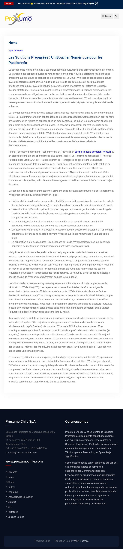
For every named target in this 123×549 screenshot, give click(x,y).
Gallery (11, 487)
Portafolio (13, 512)
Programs (13, 492)
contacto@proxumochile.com (21, 452)
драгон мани (16, 50)
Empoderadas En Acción (20, 497)
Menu (108, 16)
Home (11, 477)
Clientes (12, 501)
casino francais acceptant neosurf (93, 151)
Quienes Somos (16, 517)
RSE (10, 507)
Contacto (12, 472)
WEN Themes (81, 541)
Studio (11, 482)
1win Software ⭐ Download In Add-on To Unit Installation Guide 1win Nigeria (53, 3)
